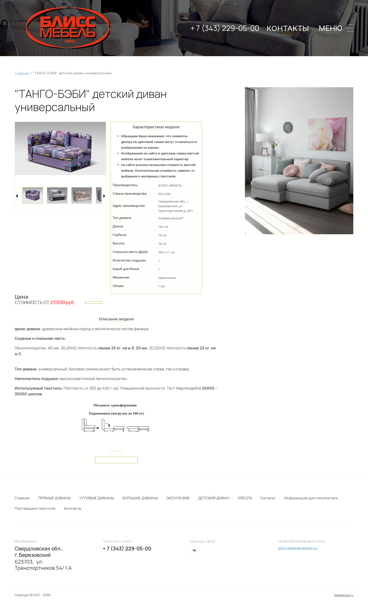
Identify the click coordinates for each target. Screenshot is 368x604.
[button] (336, 28)
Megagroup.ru (343, 595)
